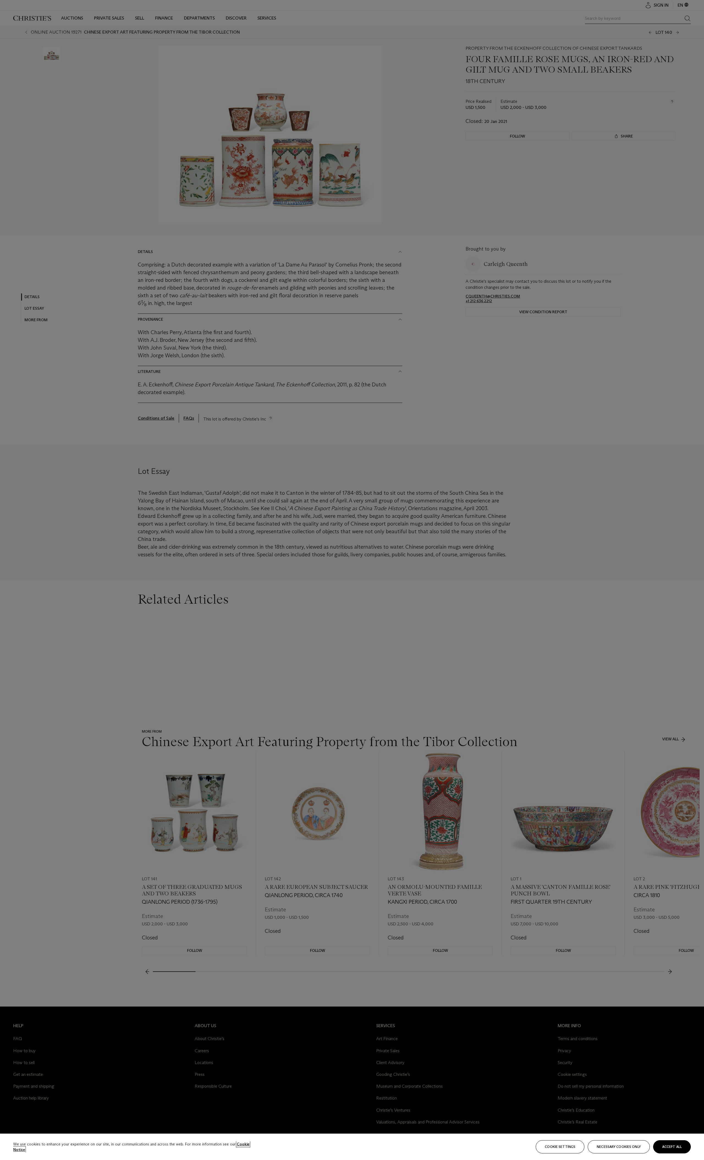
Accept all (672, 1147)
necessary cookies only (619, 1147)
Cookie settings (560, 1147)
